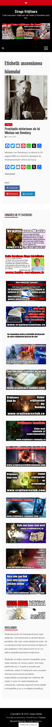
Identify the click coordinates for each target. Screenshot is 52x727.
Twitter (28, 187)
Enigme (8, 124)
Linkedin (29, 193)
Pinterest (13, 193)
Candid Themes (34, 721)
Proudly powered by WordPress (21, 717)
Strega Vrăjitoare (26, 11)
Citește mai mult (10, 174)
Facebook (13, 187)
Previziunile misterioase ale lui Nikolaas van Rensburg (22, 130)
